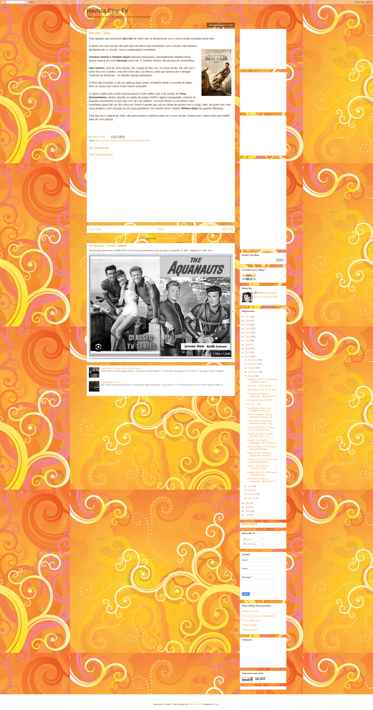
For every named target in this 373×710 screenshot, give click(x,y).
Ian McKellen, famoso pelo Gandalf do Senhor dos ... (260, 409)
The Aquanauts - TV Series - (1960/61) (108, 246)
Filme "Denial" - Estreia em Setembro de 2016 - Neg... (260, 422)
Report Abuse (249, 524)
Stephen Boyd (144, 140)
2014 (247, 503)
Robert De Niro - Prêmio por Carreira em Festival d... (260, 454)
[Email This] (112, 136)
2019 (247, 344)
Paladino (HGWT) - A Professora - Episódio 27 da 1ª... (262, 380)
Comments (251, 544)
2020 (247, 340)
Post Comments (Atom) (167, 238)
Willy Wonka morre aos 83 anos (261, 390)
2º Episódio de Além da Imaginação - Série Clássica (261, 480)
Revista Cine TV (107, 11)
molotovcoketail (194, 704)
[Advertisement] (264, 48)
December (253, 360)
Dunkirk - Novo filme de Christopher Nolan (258, 467)
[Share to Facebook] (120, 136)
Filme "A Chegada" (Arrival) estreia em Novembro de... (260, 415)
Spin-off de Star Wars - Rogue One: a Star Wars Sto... (261, 428)
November (253, 364)
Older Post (227, 229)
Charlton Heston (110, 140)
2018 (247, 348)
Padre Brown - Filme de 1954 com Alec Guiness (121, 368)
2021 (247, 336)
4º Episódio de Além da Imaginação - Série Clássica (261, 394)
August (251, 376)
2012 (247, 511)
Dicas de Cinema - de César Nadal (258, 616)
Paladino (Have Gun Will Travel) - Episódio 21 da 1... (262, 473)
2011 (247, 515)
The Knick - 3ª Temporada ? (260, 385)
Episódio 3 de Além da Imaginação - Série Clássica (261, 441)
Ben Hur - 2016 (254, 404)
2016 (247, 356)
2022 (247, 332)
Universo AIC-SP (249, 630)
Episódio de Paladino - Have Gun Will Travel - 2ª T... (260, 435)
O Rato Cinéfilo (249, 625)
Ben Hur (99, 140)
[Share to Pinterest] (123, 136)
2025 (247, 320)
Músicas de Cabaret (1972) (259, 400)
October (252, 368)
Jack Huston (123, 140)
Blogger (216, 704)
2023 (247, 328)
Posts (248, 539)
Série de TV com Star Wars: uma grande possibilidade (262, 460)
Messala (133, 140)
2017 (247, 352)
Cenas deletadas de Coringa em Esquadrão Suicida (262, 447)
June (250, 490)
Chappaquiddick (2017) (110, 382)
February (252, 494)
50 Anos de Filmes (250, 611)
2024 (247, 324)
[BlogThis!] (115, 136)
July (250, 486)
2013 (247, 507)
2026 (247, 317)
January (252, 498)
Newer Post (95, 229)
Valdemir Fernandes (267, 293)
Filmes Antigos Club (251, 620)
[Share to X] (117, 136)
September (253, 372)
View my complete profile (265, 297)
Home (161, 229)
